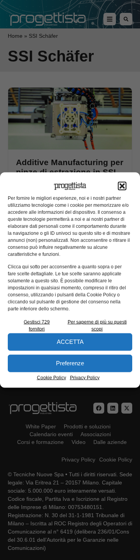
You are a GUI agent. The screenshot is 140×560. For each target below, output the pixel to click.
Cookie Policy (51, 377)
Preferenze (70, 363)
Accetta (70, 341)
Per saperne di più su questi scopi (97, 325)
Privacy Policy (85, 377)
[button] (122, 186)
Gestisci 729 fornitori (37, 325)
